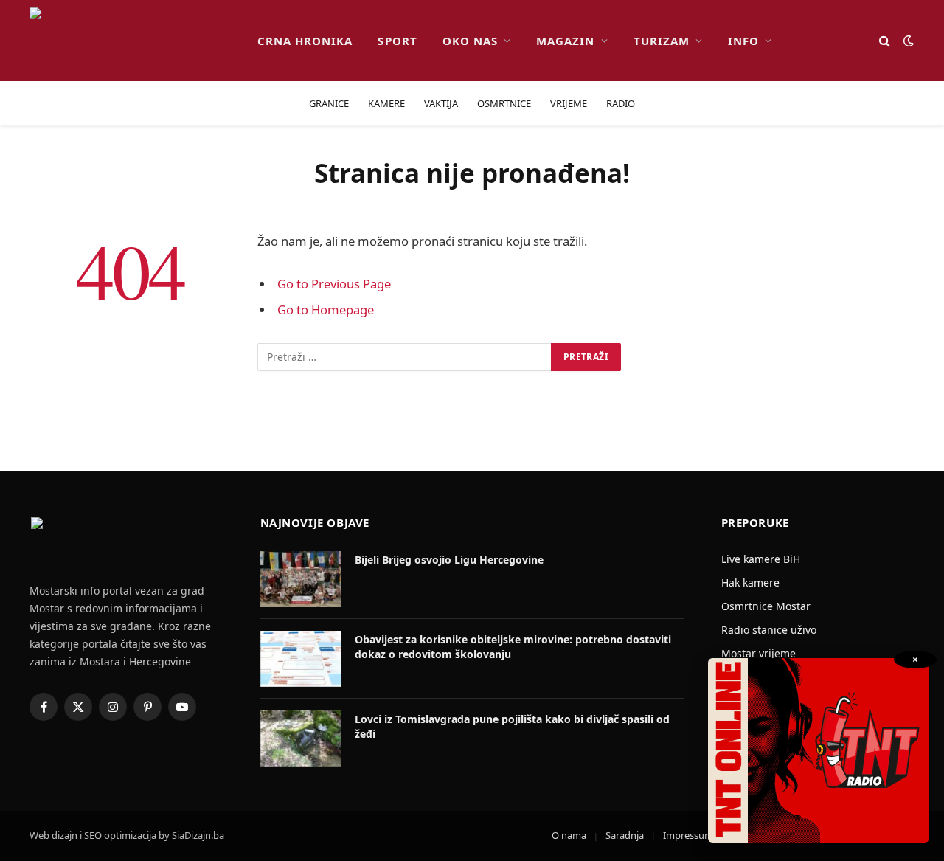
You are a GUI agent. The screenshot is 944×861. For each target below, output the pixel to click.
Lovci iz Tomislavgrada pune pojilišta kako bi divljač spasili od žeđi (512, 726)
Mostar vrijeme (758, 653)
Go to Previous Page (334, 283)
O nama (569, 835)
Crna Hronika (305, 40)
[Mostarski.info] (132, 40)
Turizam (662, 40)
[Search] (884, 41)
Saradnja (624, 835)
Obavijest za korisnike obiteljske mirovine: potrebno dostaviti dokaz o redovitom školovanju (513, 646)
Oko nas (470, 40)
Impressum (688, 835)
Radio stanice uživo (768, 630)
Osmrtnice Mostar (766, 606)
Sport (397, 40)
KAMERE (386, 103)
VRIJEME (568, 103)
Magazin (565, 40)
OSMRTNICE (504, 103)
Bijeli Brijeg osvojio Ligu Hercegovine (449, 560)
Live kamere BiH (760, 559)
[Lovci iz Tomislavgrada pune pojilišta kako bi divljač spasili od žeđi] (300, 738)
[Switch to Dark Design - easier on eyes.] (907, 40)
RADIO (620, 103)
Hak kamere (750, 582)
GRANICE (329, 103)
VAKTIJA (441, 103)
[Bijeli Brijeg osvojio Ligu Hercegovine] (300, 579)
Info (743, 40)
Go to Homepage (325, 309)
